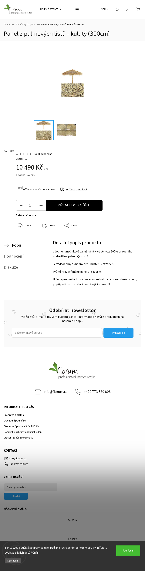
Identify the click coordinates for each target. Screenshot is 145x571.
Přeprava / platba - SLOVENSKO (21, 426)
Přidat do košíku (74, 205)
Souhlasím (128, 551)
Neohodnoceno (43, 154)
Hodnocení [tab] (13, 256)
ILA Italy (72, 539)
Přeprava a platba (14, 415)
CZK (103, 9)
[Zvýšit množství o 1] (41, 205)
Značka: (21, 158)
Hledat (16, 496)
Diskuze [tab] (11, 267)
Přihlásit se (118, 332)
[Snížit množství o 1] (21, 205)
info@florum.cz (55, 391)
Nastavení (13, 560)
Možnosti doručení (76, 190)
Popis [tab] (17, 245)
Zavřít (131, 238)
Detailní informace (26, 215)
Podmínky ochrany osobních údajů (23, 432)
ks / (73, 520)
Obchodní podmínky (15, 421)
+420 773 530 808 (97, 391)
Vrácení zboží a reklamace (18, 438)
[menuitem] (50, 9)
